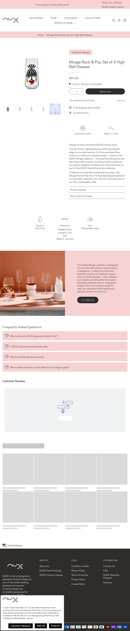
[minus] (71, 91)
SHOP (53, 17)
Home (41, 34)
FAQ (105, 570)
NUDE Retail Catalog (50, 570)
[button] (105, 91)
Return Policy (78, 570)
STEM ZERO (70, 17)
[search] (113, 20)
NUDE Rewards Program (111, 576)
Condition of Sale (80, 565)
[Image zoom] (32, 73)
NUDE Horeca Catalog (51, 574)
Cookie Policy (78, 583)
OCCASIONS (36, 17)
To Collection (87, 299)
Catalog (117, 2)
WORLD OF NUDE (63, 22)
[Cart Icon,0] (124, 20)
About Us (107, 2)
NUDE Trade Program (113, 6)
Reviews (107, 582)
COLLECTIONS (93, 17)
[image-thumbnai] (8, 109)
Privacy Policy (78, 579)
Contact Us (109, 565)
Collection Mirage (81, 52)
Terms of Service (79, 574)
